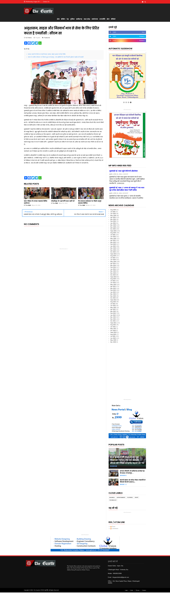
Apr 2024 (113, 264)
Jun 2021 (113, 327)
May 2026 (113, 216)
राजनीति (102, 19)
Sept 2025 (113, 231)
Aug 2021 (113, 325)
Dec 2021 (113, 317)
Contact (144, 591)
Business (112, 498)
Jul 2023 (112, 281)
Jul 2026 (112, 212)
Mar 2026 (113, 220)
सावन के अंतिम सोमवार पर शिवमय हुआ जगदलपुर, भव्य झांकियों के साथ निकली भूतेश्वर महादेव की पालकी (55, 57)
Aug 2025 (113, 233)
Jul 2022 (112, 304)
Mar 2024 (113, 266)
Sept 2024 (113, 254)
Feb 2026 (113, 222)
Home (131, 591)
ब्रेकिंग (63, 19)
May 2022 (113, 308)
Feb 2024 (113, 268)
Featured (47, 38)
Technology (113, 500)
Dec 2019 (113, 342)
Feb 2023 (113, 291)
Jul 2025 (112, 235)
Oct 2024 (113, 252)
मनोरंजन (95, 19)
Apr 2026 (113, 218)
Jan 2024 (113, 270)
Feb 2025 (113, 245)
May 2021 (113, 329)
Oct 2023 (113, 275)
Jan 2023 (113, 293)
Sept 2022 (113, 300)
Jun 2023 (113, 283)
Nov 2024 (113, 250)
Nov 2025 (113, 227)
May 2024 (113, 262)
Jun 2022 (113, 306)
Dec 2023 (113, 271)
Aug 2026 (113, 210)
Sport (136, 498)
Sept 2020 (113, 333)
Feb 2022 (113, 314)
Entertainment (121, 498)
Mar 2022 (113, 312)
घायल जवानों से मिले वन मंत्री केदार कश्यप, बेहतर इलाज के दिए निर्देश (47, 54)
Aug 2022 (113, 302)
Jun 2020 (113, 339)
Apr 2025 (113, 241)
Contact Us (46, 1)
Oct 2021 (113, 321)
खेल (108, 19)
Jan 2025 (113, 247)
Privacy (138, 591)
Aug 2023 (113, 279)
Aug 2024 (113, 256)
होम (58, 19)
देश (68, 19)
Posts (113, 527)
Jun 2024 (113, 260)
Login (126, 591)
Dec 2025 (113, 225)
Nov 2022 (113, 296)
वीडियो (113, 19)
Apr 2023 (113, 287)
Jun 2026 (113, 214)
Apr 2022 (113, 310)
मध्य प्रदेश (87, 19)
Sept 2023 (113, 277)
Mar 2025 (113, 243)
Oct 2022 (113, 298)
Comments (114, 529)
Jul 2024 (112, 258)
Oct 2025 (113, 229)
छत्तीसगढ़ (79, 19)
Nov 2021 (113, 319)
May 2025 (113, 239)
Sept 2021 (113, 323)
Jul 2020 (112, 337)
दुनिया (72, 19)
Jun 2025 (113, 237)
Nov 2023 (113, 273)
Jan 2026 (113, 224)
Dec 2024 (113, 248)
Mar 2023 (113, 289)
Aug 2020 (113, 335)
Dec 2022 (113, 294)
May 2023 (113, 285)
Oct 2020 (113, 331)
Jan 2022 (113, 316)
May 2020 (113, 340)
